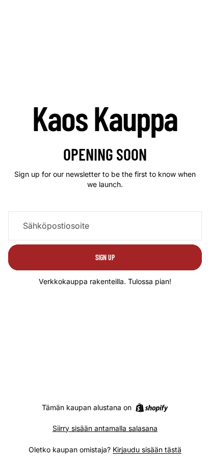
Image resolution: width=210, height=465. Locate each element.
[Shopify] (152, 407)
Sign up (105, 257)
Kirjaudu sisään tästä (147, 449)
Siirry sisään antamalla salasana (105, 428)
